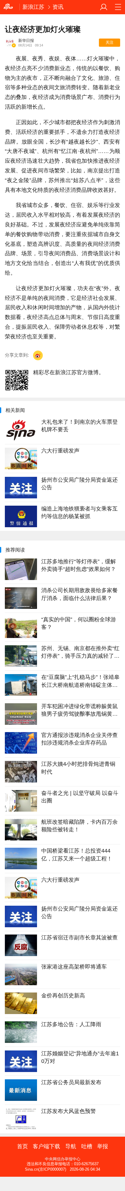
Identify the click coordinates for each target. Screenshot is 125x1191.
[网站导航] (118, 7)
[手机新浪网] (9, 7)
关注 (109, 42)
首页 (22, 1146)
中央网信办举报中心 (62, 1159)
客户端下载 (46, 1146)
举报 (102, 1146)
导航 (70, 1146)
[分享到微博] (38, 355)
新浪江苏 (33, 7)
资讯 (57, 7)
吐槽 (86, 1146)
